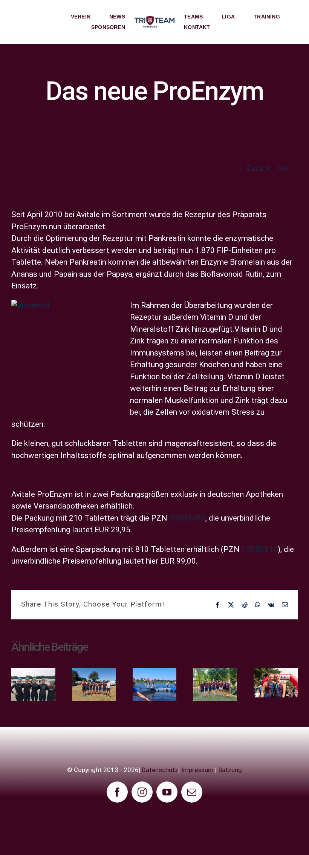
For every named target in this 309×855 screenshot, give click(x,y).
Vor (284, 168)
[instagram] (142, 792)
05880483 (187, 517)
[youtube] (166, 792)
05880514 (260, 549)
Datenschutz (160, 770)
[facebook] (117, 792)
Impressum (197, 770)
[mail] (191, 792)
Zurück (258, 168)
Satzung (230, 770)
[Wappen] (154, 20)
